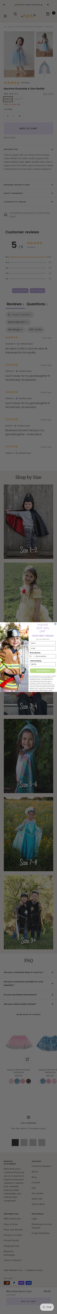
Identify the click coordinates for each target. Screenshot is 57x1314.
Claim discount (43, 670)
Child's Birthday (35, 661)
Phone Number (35, 653)
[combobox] (32, 656)
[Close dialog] (55, 624)
